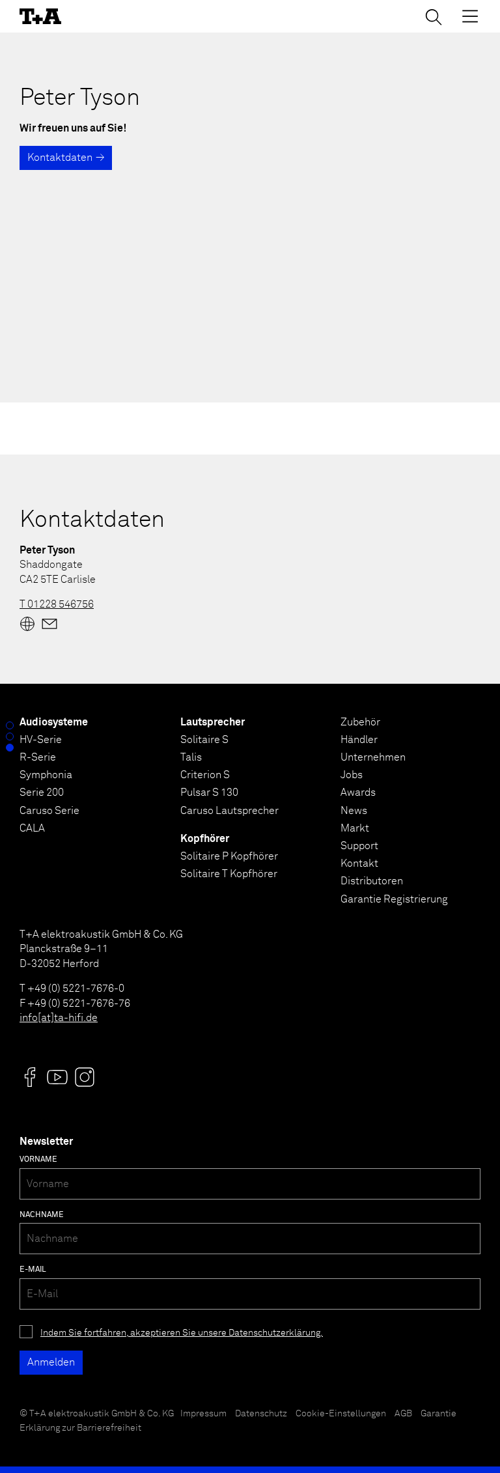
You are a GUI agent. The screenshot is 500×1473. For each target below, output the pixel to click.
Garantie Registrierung (394, 899)
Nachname (42, 1215)
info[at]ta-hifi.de (59, 1018)
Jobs (351, 775)
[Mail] (49, 624)
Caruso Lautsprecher (229, 811)
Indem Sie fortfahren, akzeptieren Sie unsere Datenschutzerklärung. (181, 1333)
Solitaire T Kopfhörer (228, 874)
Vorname (38, 1160)
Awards (358, 792)
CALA (32, 828)
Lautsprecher (212, 722)
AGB (403, 1413)
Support (359, 846)
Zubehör (360, 722)
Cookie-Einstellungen (341, 1413)
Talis (191, 757)
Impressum (203, 1413)
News (353, 811)
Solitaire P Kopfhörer (229, 856)
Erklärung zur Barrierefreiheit (80, 1428)
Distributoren (371, 881)
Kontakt (359, 863)
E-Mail (33, 1270)
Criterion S (205, 775)
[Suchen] (433, 17)
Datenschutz (261, 1413)
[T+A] (40, 16)
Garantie (438, 1413)
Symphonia (46, 775)
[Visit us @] (30, 1077)
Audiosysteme (54, 722)
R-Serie (38, 757)
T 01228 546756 (57, 604)
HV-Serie (41, 740)
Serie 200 (42, 792)
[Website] (27, 624)
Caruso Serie (49, 811)
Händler (359, 740)
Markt (354, 828)
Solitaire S (204, 740)
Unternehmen (373, 757)
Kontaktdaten (59, 157)
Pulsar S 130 (209, 792)
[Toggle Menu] (470, 16)
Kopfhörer (204, 839)
